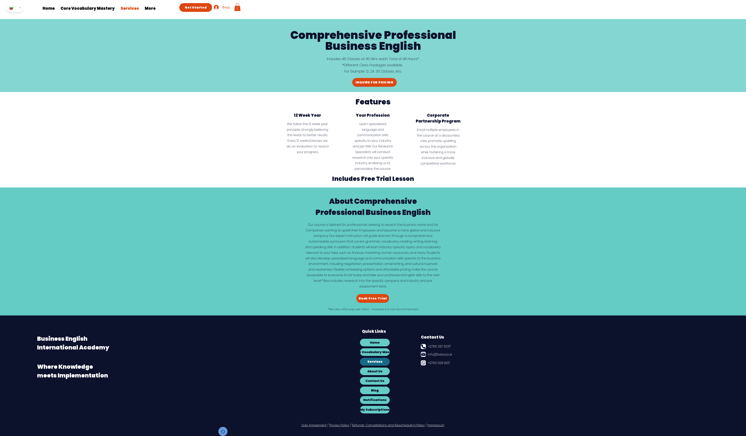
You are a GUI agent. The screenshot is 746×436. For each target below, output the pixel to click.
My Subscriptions (375, 409)
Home (375, 342)
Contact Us (432, 337)
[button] (237, 7)
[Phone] (423, 346)
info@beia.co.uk (440, 354)
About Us (375, 371)
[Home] (222, 431)
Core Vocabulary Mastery (375, 352)
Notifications (375, 400)
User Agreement (314, 425)
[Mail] (423, 354)
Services (375, 361)
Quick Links (374, 331)
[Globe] (423, 362)
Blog (375, 390)
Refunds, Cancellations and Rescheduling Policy (388, 425)
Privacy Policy (339, 425)
